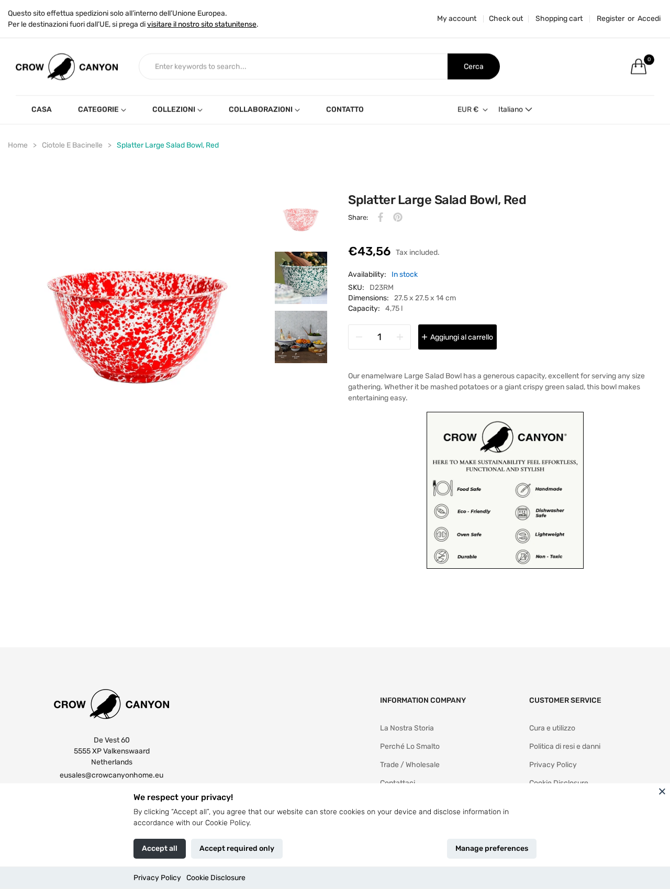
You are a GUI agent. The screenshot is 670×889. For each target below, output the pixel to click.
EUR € (467, 109)
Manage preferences (491, 848)
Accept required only (236, 848)
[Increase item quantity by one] (400, 337)
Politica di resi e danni (564, 746)
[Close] (662, 791)
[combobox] (293, 66)
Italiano (510, 109)
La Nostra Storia (407, 728)
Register (610, 18)
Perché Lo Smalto (410, 746)
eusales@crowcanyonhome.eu (111, 775)
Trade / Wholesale (410, 764)
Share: (358, 217)
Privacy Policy (157, 877)
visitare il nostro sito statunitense (201, 24)
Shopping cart (559, 18)
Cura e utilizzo (552, 728)
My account (456, 18)
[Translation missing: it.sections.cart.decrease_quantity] (359, 337)
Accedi (649, 18)
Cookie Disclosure (215, 877)
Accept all (159, 848)
